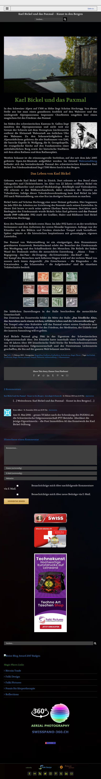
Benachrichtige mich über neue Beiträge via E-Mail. (61, 494)
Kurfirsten (8, 357)
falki (9, 355)
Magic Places (76, 355)
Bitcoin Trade (13, 670)
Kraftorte (46, 355)
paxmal (27, 357)
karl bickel (91, 355)
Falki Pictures (13, 682)
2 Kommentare (63, 357)
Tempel (33, 357)
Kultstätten (65, 355)
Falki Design (13, 676)
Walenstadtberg (88, 161)
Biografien (39, 355)
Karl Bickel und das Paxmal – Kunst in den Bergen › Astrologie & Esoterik (33, 396)
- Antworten (89, 396)
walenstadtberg (51, 357)
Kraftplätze (55, 355)
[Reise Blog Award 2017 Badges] (22, 655)
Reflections (12, 694)
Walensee (40, 357)
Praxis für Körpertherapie (20, 688)
